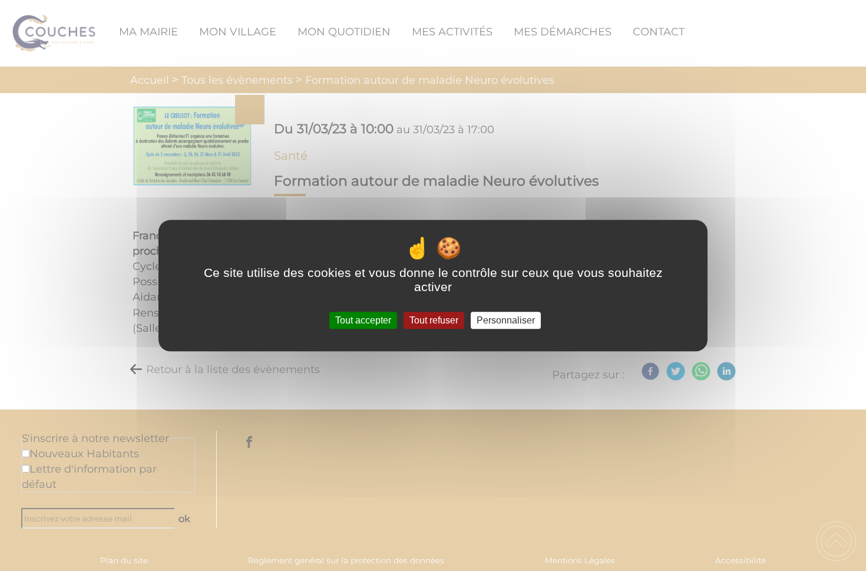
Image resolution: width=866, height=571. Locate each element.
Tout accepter (363, 320)
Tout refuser (433, 320)
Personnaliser (506, 320)
